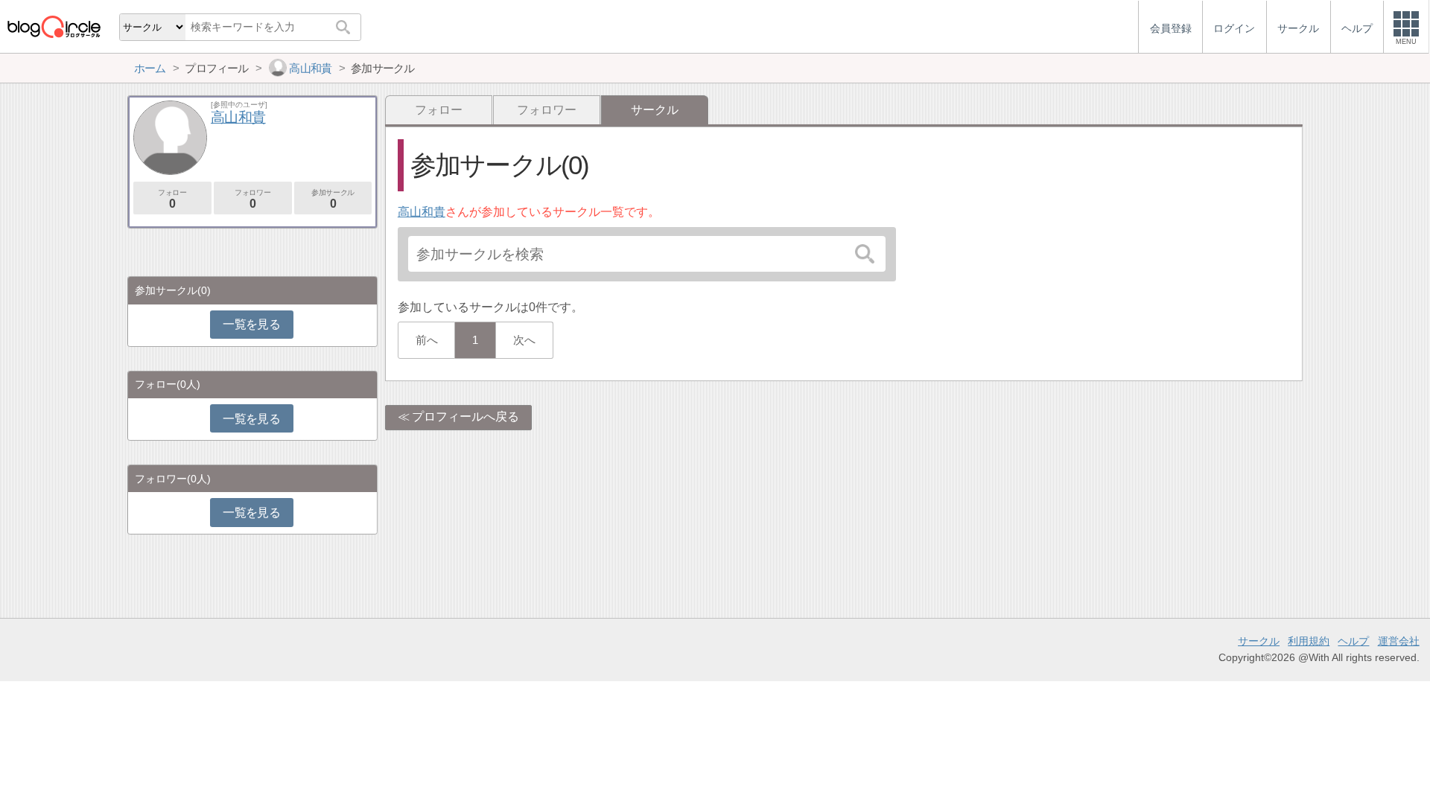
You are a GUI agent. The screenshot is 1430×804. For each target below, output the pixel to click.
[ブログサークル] (53, 26)
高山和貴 (421, 211)
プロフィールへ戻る (465, 416)
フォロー (439, 109)
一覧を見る (251, 324)
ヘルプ (1353, 641)
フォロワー (546, 109)
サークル (1259, 641)
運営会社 (1399, 641)
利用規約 (1308, 641)
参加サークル (333, 199)
